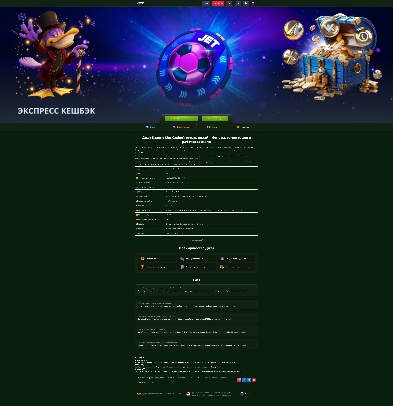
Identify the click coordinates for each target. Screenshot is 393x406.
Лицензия (224, 378)
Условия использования (207, 378)
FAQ (152, 382)
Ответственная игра (186, 378)
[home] (140, 3)
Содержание (143, 382)
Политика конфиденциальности (151, 378)
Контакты (171, 378)
